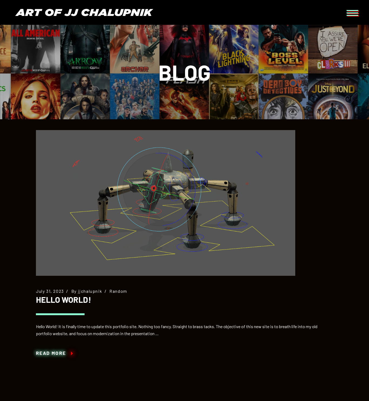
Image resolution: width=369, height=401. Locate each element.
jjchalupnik (90, 291)
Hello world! (63, 299)
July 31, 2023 (50, 291)
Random (118, 291)
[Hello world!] (165, 203)
